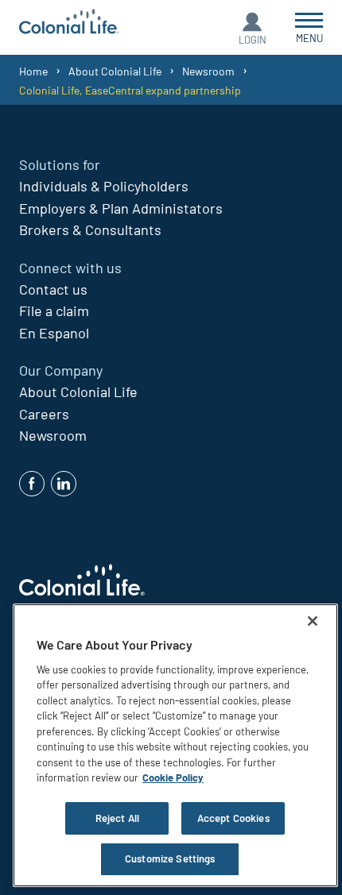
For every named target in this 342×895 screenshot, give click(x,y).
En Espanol (54, 332)
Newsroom (208, 71)
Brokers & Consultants (90, 229)
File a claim (54, 310)
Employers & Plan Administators (121, 208)
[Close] (312, 621)
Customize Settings (170, 858)
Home (33, 71)
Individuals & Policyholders (103, 186)
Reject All (117, 818)
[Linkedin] (63, 483)
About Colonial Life (114, 71)
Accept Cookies (233, 818)
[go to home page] (69, 23)
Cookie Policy (173, 777)
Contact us (53, 289)
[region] (175, 745)
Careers (44, 413)
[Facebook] (32, 483)
